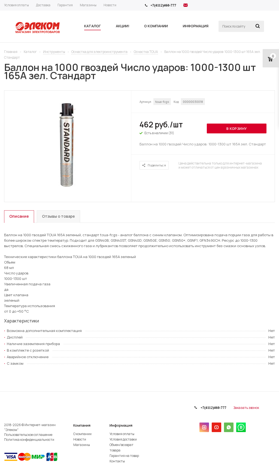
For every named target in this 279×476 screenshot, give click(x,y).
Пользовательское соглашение (28, 434)
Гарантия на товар (124, 455)
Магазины (81, 444)
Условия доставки (123, 439)
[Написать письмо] (185, 6)
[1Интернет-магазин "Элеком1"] (38, 32)
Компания (81, 425)
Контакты (117, 461)
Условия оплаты (122, 434)
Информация (121, 425)
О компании (82, 434)
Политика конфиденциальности (29, 439)
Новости (79, 439)
